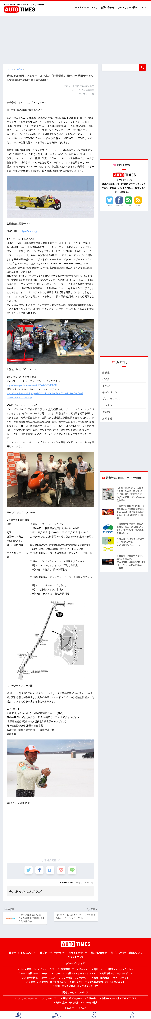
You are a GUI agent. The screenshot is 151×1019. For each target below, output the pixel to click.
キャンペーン (109, 392)
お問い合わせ (107, 7)
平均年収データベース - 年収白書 (79, 998)
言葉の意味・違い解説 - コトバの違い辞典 (76, 1002)
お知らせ (107, 418)
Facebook (119, 205)
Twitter (109, 205)
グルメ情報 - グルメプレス (33, 969)
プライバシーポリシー (53, 953)
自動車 (106, 372)
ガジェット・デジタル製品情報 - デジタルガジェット (98, 982)
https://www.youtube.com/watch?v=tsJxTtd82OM (32, 385)
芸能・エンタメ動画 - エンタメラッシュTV (76, 986)
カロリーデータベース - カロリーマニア (36, 998)
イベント (89, 882)
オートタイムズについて (85, 7)
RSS (138, 205)
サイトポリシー (79, 953)
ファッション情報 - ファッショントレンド (74, 973)
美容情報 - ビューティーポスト (116, 973)
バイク (79, 882)
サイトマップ (76, 957)
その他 (106, 411)
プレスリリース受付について (132, 7)
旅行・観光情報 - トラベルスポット (111, 978)
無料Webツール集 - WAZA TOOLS (119, 998)
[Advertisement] (75, 38)
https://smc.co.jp (29, 231)
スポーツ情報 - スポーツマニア (39, 978)
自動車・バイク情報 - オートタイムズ (47, 982)
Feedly (128, 205)
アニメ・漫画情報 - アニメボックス (69, 969)
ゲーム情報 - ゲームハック (34, 973)
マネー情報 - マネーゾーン (74, 978)
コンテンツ (108, 405)
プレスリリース (111, 399)
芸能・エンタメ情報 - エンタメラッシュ (113, 969)
